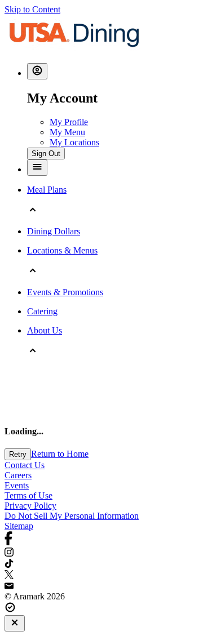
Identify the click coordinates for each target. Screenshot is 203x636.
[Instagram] (101, 553)
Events (17, 485)
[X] (101, 575)
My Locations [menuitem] (74, 142)
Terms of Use (28, 495)
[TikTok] (101, 564)
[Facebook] (101, 539)
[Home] (74, 49)
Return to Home (60, 454)
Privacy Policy (30, 505)
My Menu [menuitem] (67, 132)
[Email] (101, 586)
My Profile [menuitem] (69, 122)
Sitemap (19, 526)
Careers (18, 475)
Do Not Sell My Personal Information (72, 516)
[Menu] (37, 167)
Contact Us (25, 465)
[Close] (15, 623)
